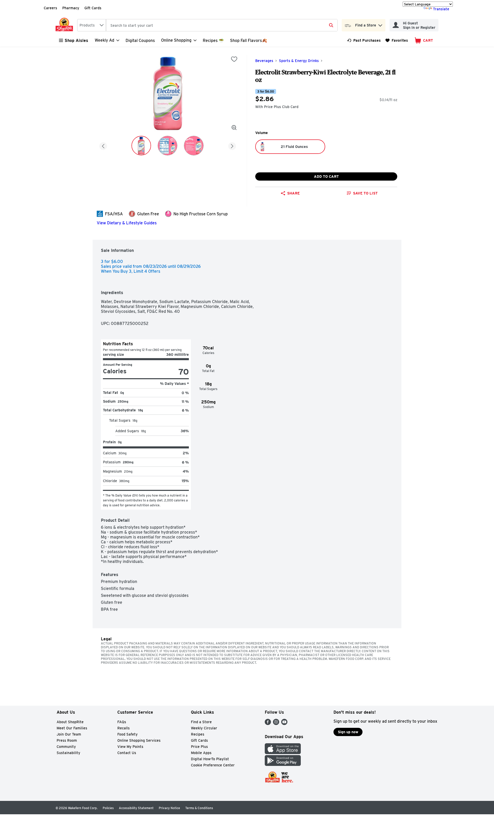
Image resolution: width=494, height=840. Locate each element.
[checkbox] (234, 59)
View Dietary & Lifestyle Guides (127, 222)
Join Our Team (69, 734)
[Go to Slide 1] (141, 145)
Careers (50, 8)
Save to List (365, 193)
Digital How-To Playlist (210, 759)
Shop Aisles (76, 40)
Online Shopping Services (139, 740)
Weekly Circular (204, 728)
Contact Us (126, 753)
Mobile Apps (201, 753)
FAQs (121, 722)
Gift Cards (92, 8)
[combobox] (91, 25)
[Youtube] (284, 723)
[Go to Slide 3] (194, 145)
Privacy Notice (169, 808)
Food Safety (127, 734)
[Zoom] (234, 127)
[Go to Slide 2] (167, 145)
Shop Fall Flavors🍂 (248, 40)
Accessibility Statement (136, 808)
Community (66, 747)
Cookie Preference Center (213, 765)
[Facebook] (268, 723)
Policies (108, 808)
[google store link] (283, 764)
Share (293, 193)
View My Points (130, 747)
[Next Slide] (232, 145)
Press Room (67, 740)
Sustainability (68, 753)
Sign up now (348, 732)
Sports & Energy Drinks (299, 61)
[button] (380, 24)
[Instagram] (276, 723)
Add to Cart (326, 176)
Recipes (197, 734)
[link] (364, 40)
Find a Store (201, 722)
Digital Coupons (140, 40)
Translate (441, 9)
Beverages (264, 61)
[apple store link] (283, 752)
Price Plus (199, 747)
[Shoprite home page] (65, 25)
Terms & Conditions (199, 808)
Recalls (123, 728)
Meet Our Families (72, 728)
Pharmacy (70, 8)
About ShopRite (70, 722)
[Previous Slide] (103, 145)
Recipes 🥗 (213, 40)
